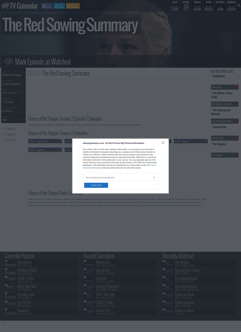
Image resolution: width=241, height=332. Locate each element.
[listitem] (120, 177)
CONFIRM (96, 185)
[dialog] (120, 166)
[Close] (164, 143)
